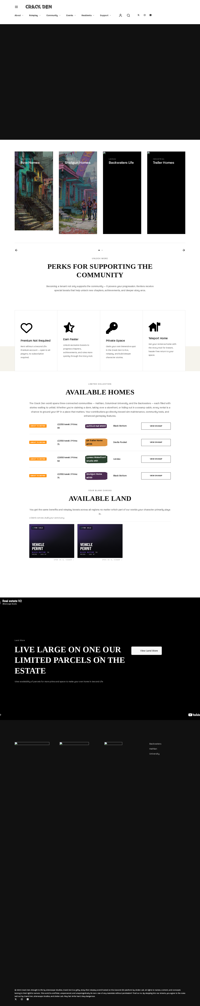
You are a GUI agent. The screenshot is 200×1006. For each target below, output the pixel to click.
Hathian (153, 748)
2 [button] (102, 250)
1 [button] (99, 250)
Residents (87, 15)
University (154, 753)
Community (52, 15)
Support (104, 15)
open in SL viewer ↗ (64, 560)
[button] (16, 250)
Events (69, 15)
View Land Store (149, 650)
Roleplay (33, 15)
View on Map (156, 426)
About (18, 15)
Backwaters (155, 743)
